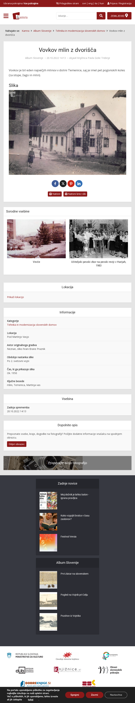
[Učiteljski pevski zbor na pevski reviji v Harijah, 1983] (36, 238)
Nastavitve (116, 695)
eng (90, 3)
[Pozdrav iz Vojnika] (48, 622)
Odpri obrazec (17, 444)
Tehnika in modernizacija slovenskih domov (32, 324)
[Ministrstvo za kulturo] (25, 656)
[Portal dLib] (24, 670)
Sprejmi (74, 695)
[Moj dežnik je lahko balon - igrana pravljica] (48, 500)
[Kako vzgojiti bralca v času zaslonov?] (48, 521)
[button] (119, 245)
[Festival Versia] (48, 542)
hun (102, 3)
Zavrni (94, 695)
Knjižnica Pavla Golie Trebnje (93, 58)
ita (96, 3)
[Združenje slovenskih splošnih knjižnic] (67, 670)
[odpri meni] (6, 16)
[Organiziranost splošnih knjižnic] (67, 656)
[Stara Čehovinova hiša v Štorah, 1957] (98, 238)
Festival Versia (68, 536)
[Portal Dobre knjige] (35, 684)
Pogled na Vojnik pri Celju (74, 594)
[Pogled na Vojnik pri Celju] (48, 601)
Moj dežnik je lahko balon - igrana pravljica (75, 496)
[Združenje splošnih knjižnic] (88, 684)
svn (84, 3)
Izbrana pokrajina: (21, 3)
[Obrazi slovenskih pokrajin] (110, 670)
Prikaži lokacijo (15, 297)
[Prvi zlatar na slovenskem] (48, 580)
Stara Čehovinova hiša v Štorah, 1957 (98, 261)
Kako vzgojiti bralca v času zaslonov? (75, 517)
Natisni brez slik (76, 194)
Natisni (56, 194)
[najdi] (101, 15)
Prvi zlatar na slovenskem (74, 573)
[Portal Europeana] (110, 655)
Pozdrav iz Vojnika (71, 615)
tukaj (30, 699)
